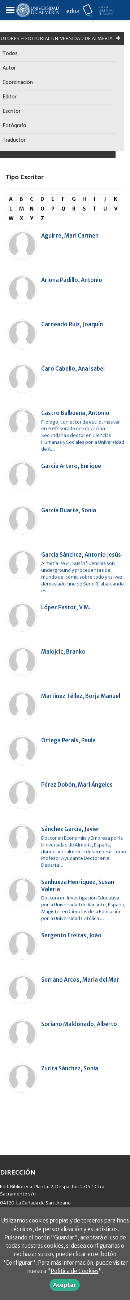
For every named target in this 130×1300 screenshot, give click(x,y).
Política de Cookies (75, 1271)
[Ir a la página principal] (86, 9)
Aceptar (64, 1284)
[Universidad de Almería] (37, 9)
